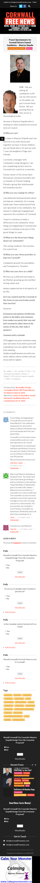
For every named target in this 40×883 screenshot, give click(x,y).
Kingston (27, 773)
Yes (8, 565)
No (8, 568)
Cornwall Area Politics (16, 48)
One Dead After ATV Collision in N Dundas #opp (24, 778)
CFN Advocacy (8, 705)
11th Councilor (17, 712)
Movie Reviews (30, 705)
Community (18, 782)
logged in (17, 543)
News (27, 776)
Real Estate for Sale (19, 719)
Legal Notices (27, 694)
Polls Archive (10, 612)
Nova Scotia (8, 694)
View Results (20, 577)
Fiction (26, 716)
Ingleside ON (18, 773)
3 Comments (15, 379)
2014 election (16, 376)
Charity (28, 698)
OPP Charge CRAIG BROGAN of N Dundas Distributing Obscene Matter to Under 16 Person (24, 788)
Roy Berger (17, 694)
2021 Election (8, 709)
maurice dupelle (28, 376)
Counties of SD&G (20, 785)
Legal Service (8, 698)
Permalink (14, 468)
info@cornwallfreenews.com (17, 845)
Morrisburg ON (19, 776)
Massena (31, 701)
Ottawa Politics (19, 705)
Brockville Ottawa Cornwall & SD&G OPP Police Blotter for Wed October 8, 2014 (19, 390)
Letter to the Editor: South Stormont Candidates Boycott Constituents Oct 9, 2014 (19, 398)
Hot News (25, 770)
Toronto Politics (19, 698)
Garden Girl (8, 712)
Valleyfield (7, 719)
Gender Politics (9, 701)
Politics (29, 48)
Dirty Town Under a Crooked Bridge (24, 709)
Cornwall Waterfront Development (13, 716)
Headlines (17, 770)
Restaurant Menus (20, 701)
